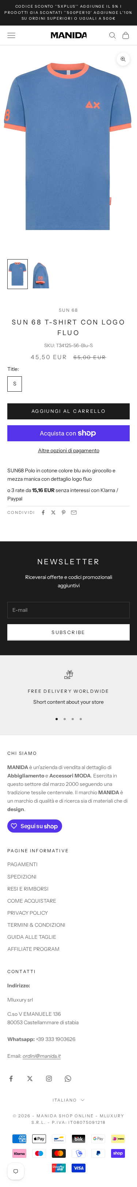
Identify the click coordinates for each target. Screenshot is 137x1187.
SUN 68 (69, 310)
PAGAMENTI (22, 864)
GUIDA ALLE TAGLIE (31, 937)
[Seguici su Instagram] (49, 1078)
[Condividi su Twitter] (53, 512)
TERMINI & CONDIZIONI (36, 925)
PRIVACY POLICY (27, 913)
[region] (68, 688)
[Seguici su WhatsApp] (68, 1078)
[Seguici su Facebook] (11, 1078)
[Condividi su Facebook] (43, 512)
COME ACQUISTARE (31, 901)
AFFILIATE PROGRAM (33, 949)
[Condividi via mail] (74, 512)
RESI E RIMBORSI (28, 889)
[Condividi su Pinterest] (63, 512)
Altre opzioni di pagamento (68, 450)
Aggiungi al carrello (68, 411)
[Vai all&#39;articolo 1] (17, 274)
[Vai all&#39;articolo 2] (41, 274)
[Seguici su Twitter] (30, 1078)
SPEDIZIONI (22, 876)
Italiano (65, 1100)
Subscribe (68, 632)
